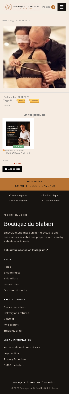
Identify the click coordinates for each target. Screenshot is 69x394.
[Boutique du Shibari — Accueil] (22, 7)
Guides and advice (15, 307)
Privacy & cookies (15, 359)
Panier (53, 7)
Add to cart (14, 168)
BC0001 (5, 160)
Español (50, 382)
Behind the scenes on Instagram (26, 250)
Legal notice (11, 353)
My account (11, 324)
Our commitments (15, 290)
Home (7, 266)
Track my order (13, 330)
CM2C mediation (14, 365)
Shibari (22, 100)
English (35, 382)
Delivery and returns (16, 313)
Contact (9, 319)
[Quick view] (18, 148)
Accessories (11, 284)
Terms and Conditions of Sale (22, 347)
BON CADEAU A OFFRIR (18, 153)
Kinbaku (35, 100)
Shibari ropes (12, 272)
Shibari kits (11, 278)
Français (19, 382)
